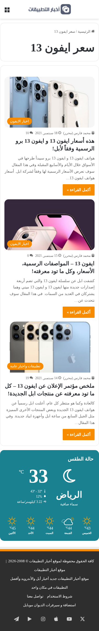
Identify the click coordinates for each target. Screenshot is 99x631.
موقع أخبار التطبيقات (49, 570)
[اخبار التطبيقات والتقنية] (50, 9)
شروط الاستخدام (59, 596)
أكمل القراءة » (78, 190)
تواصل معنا (35, 596)
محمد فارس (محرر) (76, 133)
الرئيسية (84, 31)
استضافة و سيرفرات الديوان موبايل (49, 605)
